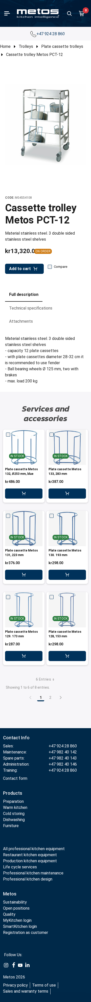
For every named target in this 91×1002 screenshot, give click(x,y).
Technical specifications (30, 308)
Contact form (15, 778)
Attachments (21, 321)
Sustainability (15, 902)
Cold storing (14, 813)
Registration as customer (25, 932)
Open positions (16, 908)
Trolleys (26, 46)
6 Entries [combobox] (43, 679)
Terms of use (44, 985)
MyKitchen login (17, 920)
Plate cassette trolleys (62, 46)
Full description (23, 294)
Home (5, 46)
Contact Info (16, 737)
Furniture (11, 825)
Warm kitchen (15, 807)
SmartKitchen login (20, 926)
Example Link (6, 965)
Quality (9, 914)
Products (12, 793)
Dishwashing (14, 819)
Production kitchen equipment (30, 860)
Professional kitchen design (27, 879)
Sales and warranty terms (25, 991)
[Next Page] (60, 697)
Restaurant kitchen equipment (30, 854)
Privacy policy (15, 985)
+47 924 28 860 (51, 33)
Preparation (13, 801)
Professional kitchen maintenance (33, 873)
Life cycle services (20, 867)
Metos (9, 893)
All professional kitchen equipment (34, 848)
